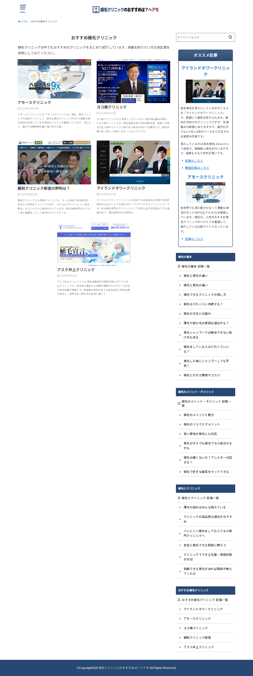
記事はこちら (194, 160)
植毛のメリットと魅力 (199, 415)
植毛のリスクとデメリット (202, 424)
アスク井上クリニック (199, 647)
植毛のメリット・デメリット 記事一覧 (206, 403)
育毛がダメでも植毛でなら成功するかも (208, 446)
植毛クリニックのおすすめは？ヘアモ (124, 667)
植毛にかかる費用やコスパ (202, 375)
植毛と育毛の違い (196, 275)
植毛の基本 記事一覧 (196, 266)
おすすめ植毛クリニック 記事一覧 (205, 600)
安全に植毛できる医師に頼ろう (205, 545)
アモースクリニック (205, 177)
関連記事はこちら (197, 168)
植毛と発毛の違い (196, 285)
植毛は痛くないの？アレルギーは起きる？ (208, 460)
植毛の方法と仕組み (197, 313)
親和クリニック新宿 (197, 637)
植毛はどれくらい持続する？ (203, 304)
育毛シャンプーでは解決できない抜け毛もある (208, 335)
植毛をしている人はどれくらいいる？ (206, 349)
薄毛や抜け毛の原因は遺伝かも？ (206, 323)
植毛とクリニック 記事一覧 (200, 498)
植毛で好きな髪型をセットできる (206, 471)
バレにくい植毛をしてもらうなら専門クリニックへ (208, 533)
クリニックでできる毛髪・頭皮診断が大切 (208, 557)
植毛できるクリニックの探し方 (205, 294)
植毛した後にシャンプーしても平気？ (206, 363)
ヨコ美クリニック (196, 628)
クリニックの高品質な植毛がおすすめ (208, 519)
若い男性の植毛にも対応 (200, 434)
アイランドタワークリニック (203, 609)
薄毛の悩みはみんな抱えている (205, 507)
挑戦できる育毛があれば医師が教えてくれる (208, 571)
